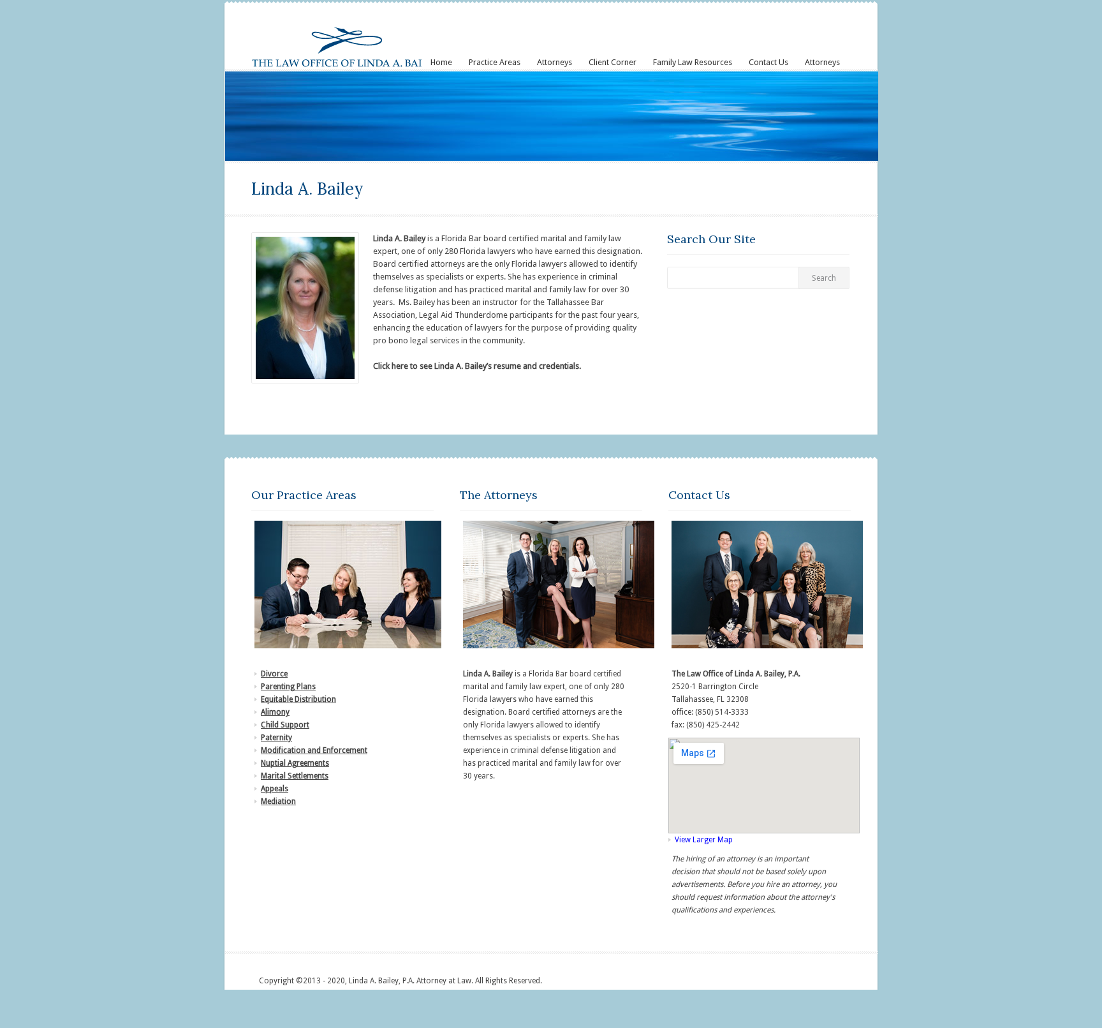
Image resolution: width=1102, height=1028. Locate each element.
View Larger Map (704, 839)
